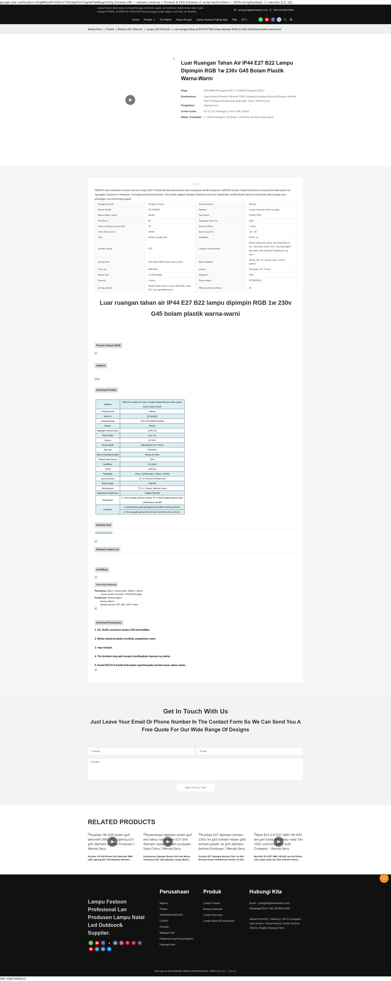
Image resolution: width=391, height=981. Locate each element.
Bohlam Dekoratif (212, 909)
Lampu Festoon (211, 903)
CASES (164, 921)
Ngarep (164, 903)
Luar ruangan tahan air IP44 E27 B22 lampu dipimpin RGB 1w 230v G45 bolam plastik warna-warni (227, 29)
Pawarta (164, 927)
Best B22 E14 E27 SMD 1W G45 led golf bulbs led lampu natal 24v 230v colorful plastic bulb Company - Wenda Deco (278, 858)
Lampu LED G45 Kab (158, 29)
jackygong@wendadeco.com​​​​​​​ (253, 10)
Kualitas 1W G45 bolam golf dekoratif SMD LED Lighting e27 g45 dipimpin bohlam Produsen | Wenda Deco (110, 858)
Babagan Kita (167, 932)
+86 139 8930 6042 (283, 10)
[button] (246, 19)
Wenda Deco (95, 29)
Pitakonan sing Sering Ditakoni (176, 938)
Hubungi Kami (167, 944)
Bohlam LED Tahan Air (130, 29)
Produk (110, 29)
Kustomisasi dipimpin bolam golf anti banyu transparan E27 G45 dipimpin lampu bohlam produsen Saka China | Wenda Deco (166, 858)
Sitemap (232, 971)
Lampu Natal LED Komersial (218, 921)
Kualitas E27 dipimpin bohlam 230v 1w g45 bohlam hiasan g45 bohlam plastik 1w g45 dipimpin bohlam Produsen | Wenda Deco (221, 858)
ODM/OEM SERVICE (171, 915)
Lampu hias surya (213, 915)
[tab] (195, 181)
